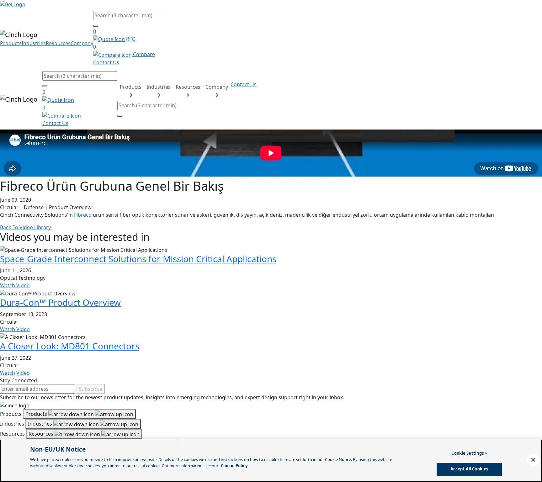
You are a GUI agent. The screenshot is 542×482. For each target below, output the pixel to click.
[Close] (533, 459)
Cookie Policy (234, 465)
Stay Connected (18, 380)
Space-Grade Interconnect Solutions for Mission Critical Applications (138, 259)
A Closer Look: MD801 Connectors (69, 346)
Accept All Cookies (469, 469)
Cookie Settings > (469, 453)
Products (11, 43)
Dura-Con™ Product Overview (60, 302)
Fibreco (83, 214)
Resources (58, 43)
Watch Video (15, 285)
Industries (34, 43)
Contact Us (106, 62)
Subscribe (90, 388)
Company (82, 43)
